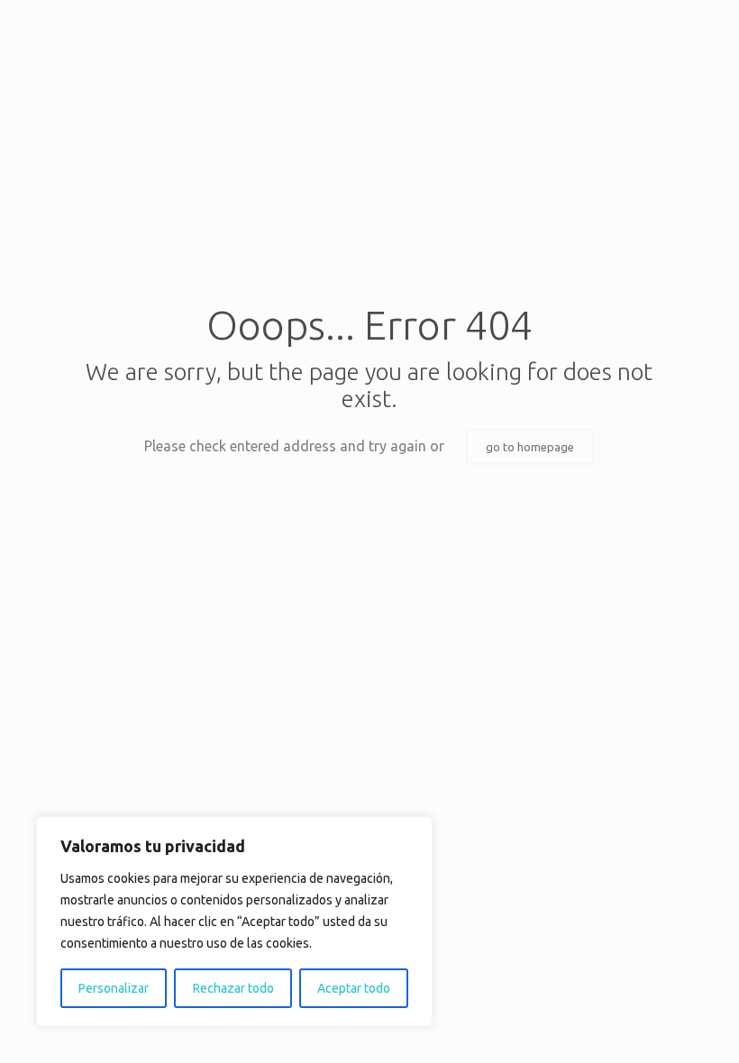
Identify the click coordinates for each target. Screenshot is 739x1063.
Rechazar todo (233, 988)
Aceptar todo (353, 988)
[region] (234, 921)
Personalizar (113, 988)
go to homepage (530, 447)
